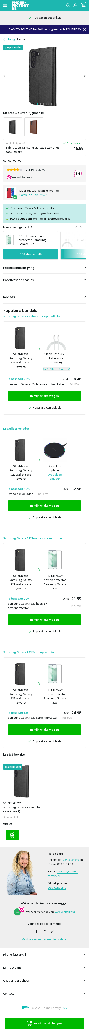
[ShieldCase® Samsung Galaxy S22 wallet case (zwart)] (22, 781)
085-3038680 (71, 860)
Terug (11, 39)
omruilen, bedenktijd (35, 213)
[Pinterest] (52, 931)
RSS (64, 1008)
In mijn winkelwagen (48, 1023)
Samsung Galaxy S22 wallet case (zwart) (22, 809)
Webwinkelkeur (65, 912)
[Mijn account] (75, 5)
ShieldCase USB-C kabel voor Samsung (56, 358)
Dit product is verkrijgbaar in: (23, 113)
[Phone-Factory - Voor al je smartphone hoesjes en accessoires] (28, 5)
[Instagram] (44, 931)
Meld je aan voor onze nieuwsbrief (44, 939)
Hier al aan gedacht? (17, 227)
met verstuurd (34, 208)
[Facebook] (36, 931)
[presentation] (4, 76)
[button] (37, 104)
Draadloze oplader (55, 468)
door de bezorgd (37, 219)
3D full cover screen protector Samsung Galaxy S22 (55, 582)
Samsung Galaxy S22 (33, 195)
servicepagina (57, 887)
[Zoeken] (68, 5)
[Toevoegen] (12, 835)
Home (21, 39)
